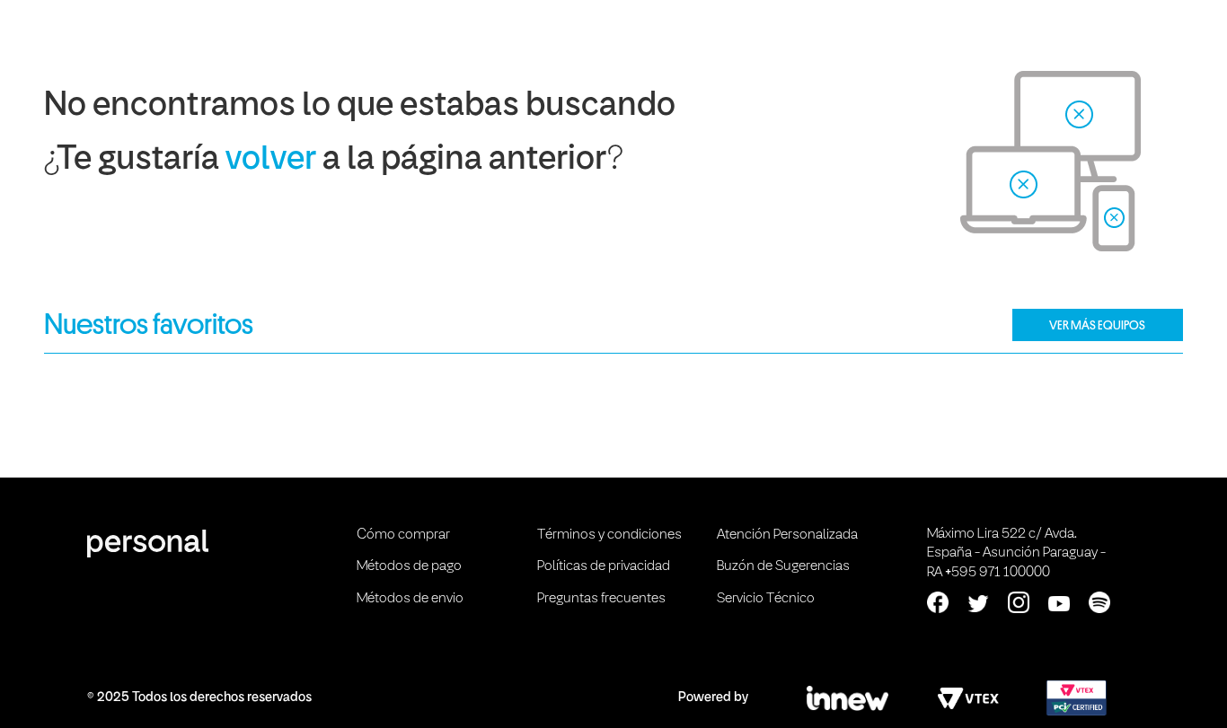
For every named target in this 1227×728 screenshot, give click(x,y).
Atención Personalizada (787, 535)
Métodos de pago (409, 566)
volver (270, 160)
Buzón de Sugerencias (783, 566)
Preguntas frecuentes (601, 598)
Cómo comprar (403, 535)
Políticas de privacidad (603, 566)
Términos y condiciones (609, 535)
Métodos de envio (410, 598)
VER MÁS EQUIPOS (1097, 325)
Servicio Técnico (766, 598)
